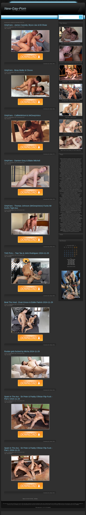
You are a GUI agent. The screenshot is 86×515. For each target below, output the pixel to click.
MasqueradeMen (73, 206)
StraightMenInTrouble (71, 223)
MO (75, 208)
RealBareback (79, 217)
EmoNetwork (65, 185)
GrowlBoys (75, 193)
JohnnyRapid (69, 201)
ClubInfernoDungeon (78, 175)
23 (74, 254)
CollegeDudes (77, 177)
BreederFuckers (68, 171)
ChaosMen (79, 174)
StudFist (68, 224)
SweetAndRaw (73, 224)
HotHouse (68, 198)
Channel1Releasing (73, 174)
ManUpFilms (62, 206)
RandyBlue (61, 215)
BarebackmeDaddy (78, 163)
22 (72, 254)
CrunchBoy (80, 178)
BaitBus (66, 162)
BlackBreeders (78, 166)
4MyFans (70, 158)
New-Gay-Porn (15, 8)
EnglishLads (70, 185)
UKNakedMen (63, 229)
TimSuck (62, 227)
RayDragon (74, 217)
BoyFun (80, 168)
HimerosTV (70, 196)
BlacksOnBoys (68, 167)
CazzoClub (67, 174)
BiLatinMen (62, 166)
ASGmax (71, 161)
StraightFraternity (63, 223)
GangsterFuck (66, 190)
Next (37, 498)
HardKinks (69, 195)
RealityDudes (61, 218)
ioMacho (65, 199)
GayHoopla (80, 190)
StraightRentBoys (63, 224)
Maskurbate (67, 206)
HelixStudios (77, 195)
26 (66, 255)
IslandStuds (75, 199)
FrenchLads (63, 188)
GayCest (76, 190)
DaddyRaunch (77, 180)
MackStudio (69, 205)
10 (32, 498)
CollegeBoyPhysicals (70, 177)
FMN (67, 187)
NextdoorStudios (74, 210)
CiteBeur (66, 175)
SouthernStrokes (77, 220)
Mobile (49, 507)
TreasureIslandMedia (76, 227)
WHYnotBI (79, 229)
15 (72, 252)
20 (68, 254)
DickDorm (61, 183)
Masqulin (78, 206)
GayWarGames (67, 192)
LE (74, 203)
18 (64, 254)
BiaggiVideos (73, 165)
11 (64, 252)
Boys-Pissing (66, 169)
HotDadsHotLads (78, 197)
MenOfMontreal (72, 207)
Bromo (69, 172)
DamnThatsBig (68, 181)
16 (74, 252)
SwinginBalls (79, 224)
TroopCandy (62, 228)
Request (80, 218)
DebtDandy (69, 182)
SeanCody (63, 220)
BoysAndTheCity (73, 169)
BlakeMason (73, 167)
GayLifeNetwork (63, 191)
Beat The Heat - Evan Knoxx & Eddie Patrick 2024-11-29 (28, 302)
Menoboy (67, 207)
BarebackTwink (71, 164)
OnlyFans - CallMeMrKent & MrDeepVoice (22, 115)
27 (68, 255)
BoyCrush (72, 168)
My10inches (67, 209)
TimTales (66, 227)
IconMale (61, 199)
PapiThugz (64, 213)
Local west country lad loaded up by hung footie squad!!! (70, 62)
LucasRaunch (68, 204)
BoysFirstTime (79, 169)
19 (66, 254)
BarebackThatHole (64, 164)
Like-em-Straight (79, 203)
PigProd (68, 214)
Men (81, 206)
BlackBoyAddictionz (71, 166)
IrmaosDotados (70, 199)
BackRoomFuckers (77, 161)
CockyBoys (75, 176)
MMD (73, 208)
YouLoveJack (78, 230)
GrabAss (71, 193)
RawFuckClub (73, 216)
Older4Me (62, 212)
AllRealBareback (70, 159)
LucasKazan (62, 204)
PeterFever (73, 213)
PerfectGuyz (68, 213)
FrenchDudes (77, 187)
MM (71, 208)
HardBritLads (63, 195)
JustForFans (64, 202)
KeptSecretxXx (70, 202)
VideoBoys (68, 229)
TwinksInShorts (68, 228)
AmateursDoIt (69, 160)
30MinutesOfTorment (64, 158)
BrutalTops (79, 172)
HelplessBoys (65, 196)
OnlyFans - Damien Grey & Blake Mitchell (22, 161)
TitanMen (70, 227)
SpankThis (63, 221)
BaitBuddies (62, 162)
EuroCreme (80, 185)
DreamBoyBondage (70, 184)
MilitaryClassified (67, 208)
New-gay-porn (39, 507)
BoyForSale (76, 168)
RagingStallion (78, 214)
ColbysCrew (63, 177)
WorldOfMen (68, 230)
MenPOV (62, 208)
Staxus (69, 222)
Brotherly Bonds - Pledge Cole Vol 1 (70, 133)
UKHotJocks (78, 228)
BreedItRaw (74, 171)
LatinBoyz (67, 203)
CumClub (62, 179)
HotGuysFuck (62, 198)
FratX (74, 187)
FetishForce (79, 186)
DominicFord (79, 183)
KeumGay (75, 202)
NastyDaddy (68, 210)
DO (71, 183)
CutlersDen (71, 179)
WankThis (75, 229)
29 (72, 255)
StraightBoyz (76, 222)
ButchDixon (67, 173)
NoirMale (79, 210)
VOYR (71, 229)
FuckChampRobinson (76, 188)
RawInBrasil (62, 217)
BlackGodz (63, 167)
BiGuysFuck (78, 165)
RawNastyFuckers (67, 217)
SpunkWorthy (73, 221)
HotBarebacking (62, 197)
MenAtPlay (63, 207)
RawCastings (79, 215)
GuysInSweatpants (65, 194)
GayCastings (71, 190)
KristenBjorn (9, 256)
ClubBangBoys (71, 175)
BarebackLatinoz (70, 163)
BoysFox (61, 170)
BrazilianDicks (62, 171)
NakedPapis (78, 209)
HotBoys (67, 197)
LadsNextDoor (62, 203)
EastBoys (61, 185)
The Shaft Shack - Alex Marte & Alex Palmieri (71, 100)
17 (76, 252)
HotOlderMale (72, 198)
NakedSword (9, 402)
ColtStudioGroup (62, 178)
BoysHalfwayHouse (67, 170)
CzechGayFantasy (77, 179)
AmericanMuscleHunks (65, 161)
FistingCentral (63, 187)
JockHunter (74, 200)
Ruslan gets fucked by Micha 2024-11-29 (22, 351)
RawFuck (63, 216)
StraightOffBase (78, 223)
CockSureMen (70, 176)
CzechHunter (71, 180)
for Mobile (70, 187)
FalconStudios (10, 305)
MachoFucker (63, 205)
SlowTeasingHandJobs (69, 220)
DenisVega (74, 182)
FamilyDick (75, 186)
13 (68, 252)
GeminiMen (75, 192)
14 (70, 252)
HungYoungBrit (78, 198)
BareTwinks (76, 164)
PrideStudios (72, 214)
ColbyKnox (80, 176)
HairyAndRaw (71, 194)
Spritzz (66, 221)
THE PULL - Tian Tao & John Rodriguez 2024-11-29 (26, 253)
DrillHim (75, 184)
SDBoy (79, 219)
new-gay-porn (11, 72)
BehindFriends (67, 165)
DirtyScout (65, 183)
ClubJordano (62, 176)
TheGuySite (62, 226)
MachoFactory (78, 204)
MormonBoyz (78, 208)
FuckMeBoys (67, 189)
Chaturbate (62, 175)
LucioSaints (73, 204)
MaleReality (73, 205)
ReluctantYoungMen (75, 218)
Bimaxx (66, 166)
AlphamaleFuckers (77, 159)
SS (80, 221)
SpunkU (69, 221)
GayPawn (68, 191)
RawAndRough (74, 215)
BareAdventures (78, 162)
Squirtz (78, 221)
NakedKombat (73, 209)
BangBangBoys (72, 162)
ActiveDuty (78, 158)
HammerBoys (77, 194)
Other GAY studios (77, 212)
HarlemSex (73, 195)
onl (64, 212)
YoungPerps (71, 231)
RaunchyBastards (67, 215)
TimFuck (76, 226)
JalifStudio (80, 199)
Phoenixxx (78, 213)
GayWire (71, 192)
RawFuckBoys (68, 216)
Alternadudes (63, 160)
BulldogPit (63, 173)
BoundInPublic (62, 168)
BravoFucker (79, 170)
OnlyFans (9, 28)
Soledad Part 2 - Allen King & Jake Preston (70, 81)
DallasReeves (62, 181)
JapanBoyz (63, 200)
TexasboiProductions (65, 225)
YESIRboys (73, 230)
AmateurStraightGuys (76, 160)
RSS (73, 219)
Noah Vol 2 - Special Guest (70, 117)
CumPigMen (66, 179)
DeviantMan (78, 182)
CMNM (66, 176)
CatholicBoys (62, 174)
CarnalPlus (79, 173)
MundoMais (63, 209)
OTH (73, 212)
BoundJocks (67, 168)
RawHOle (78, 216)
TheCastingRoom (77, 225)
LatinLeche (72, 203)
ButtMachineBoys (73, 173)
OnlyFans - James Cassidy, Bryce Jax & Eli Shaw (25, 25)
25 (64, 255)
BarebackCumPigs (63, 163)
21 (70, 254)
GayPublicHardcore (74, 191)
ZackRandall (76, 231)
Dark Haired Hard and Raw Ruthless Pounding (70, 43)
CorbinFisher (68, 178)
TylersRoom (74, 228)
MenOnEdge (78, 207)
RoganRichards (69, 219)
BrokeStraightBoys (64, 172)
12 (66, 252)
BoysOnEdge (73, 170)
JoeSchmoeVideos (63, 201)
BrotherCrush (73, 172)
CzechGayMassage (65, 180)
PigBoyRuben (63, 214)
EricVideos (9, 354)
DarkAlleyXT (74, 181)
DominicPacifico (63, 184)
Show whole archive (71, 266)
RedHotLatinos (67, 218)
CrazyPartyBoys (75, 178)
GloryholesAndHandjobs (64, 193)
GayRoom (80, 191)
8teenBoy (74, 158)
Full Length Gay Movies (75, 189)
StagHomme (65, 222)
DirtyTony (69, 183)
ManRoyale (78, 205)
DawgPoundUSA (63, 182)
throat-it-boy (72, 226)
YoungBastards (66, 231)
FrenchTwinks (68, 188)
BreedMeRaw (79, 171)
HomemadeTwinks (75, 196)
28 (70, 255)
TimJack (79, 226)
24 (76, 254)
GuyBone (79, 193)
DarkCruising (79, 181)
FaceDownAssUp (63, 186)
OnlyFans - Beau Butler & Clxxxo (18, 70)
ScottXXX (76, 219)
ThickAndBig (67, 226)
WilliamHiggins (63, 230)
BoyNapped (62, 169)
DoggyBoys (75, 183)
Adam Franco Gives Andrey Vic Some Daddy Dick (70, 150)
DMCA (77, 504)
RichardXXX (63, 219)
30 (74, 255)
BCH (80, 164)
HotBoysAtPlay (72, 197)
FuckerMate (62, 189)
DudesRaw (79, 184)
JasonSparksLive (68, 200)
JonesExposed (75, 201)
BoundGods (78, 167)
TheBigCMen (71, 225)
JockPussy (79, 200)
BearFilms (63, 165)
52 (34, 498)
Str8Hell (72, 222)
